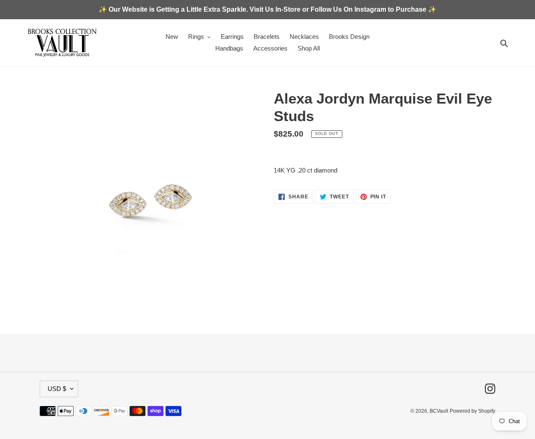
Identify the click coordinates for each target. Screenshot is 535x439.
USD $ (57, 388)
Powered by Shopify (472, 411)
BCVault (439, 411)
